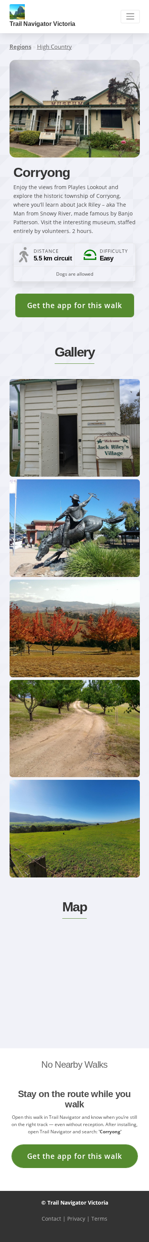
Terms (99, 1218)
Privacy (76, 1218)
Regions (20, 46)
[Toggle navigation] (130, 16)
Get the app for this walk (74, 305)
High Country (54, 46)
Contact (51, 1218)
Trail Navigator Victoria (42, 24)
